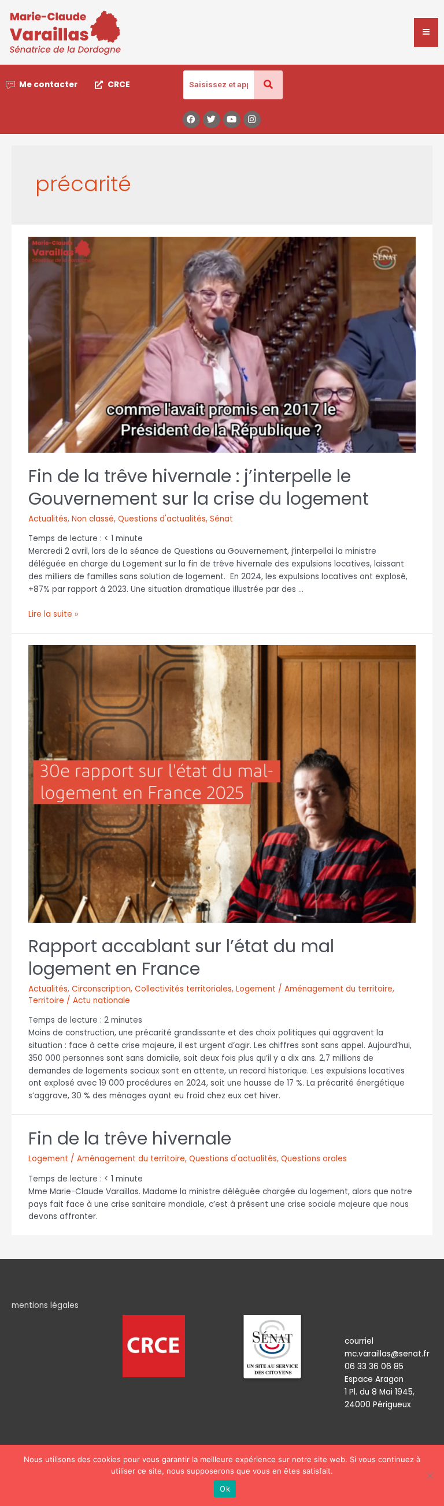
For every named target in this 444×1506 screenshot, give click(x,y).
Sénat (221, 518)
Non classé (93, 518)
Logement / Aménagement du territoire (314, 988)
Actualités (48, 518)
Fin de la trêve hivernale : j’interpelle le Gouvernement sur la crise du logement (198, 487)
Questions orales (314, 1158)
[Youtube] (231, 119)
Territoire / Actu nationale (79, 1000)
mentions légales (45, 1305)
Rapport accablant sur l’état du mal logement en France (181, 957)
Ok (225, 1488)
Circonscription (101, 988)
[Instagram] (252, 119)
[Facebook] (191, 119)
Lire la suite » (53, 614)
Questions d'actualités (162, 518)
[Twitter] (211, 119)
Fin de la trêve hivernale (129, 1138)
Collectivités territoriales (183, 988)
